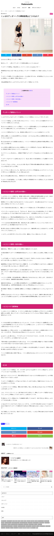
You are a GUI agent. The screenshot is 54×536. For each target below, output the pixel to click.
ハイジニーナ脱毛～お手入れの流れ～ (15, 96)
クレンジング (4, 524)
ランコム (3, 527)
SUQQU (28, 520)
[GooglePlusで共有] (27, 55)
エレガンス (42, 522)
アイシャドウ (40, 520)
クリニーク (47, 522)
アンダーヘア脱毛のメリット (13, 93)
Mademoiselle (27, 4)
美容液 (24, 527)
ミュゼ (7, 423)
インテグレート (8, 522)
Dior (13, 520)
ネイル (18, 7)
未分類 (2, 507)
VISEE (36, 520)
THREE (32, 520)
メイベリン (42, 526)
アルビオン (47, 520)
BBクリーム (3, 520)
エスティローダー (23, 522)
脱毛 (29, 7)
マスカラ (34, 526)
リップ (12, 527)
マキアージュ (28, 526)
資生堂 (28, 527)
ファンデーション (21, 526)
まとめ (7, 104)
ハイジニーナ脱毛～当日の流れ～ (14, 99)
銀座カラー (33, 527)
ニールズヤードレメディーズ (6, 526)
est (16, 520)
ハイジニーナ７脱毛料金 (12, 101)
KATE (19, 520)
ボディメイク (4, 503)
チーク (35, 524)
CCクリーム (9, 520)
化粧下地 (20, 527)
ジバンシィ (20, 524)
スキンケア (24, 7)
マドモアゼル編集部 (15, 458)
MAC (22, 520)
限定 (37, 527)
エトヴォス (30, 522)
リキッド (7, 527)
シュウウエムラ (14, 524)
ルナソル (16, 527)
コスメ (14, 7)
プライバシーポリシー (36, 7)
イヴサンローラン (15, 522)
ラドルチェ (48, 526)
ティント (40, 524)
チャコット (31, 524)
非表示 (30, 90)
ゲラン (9, 524)
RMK (25, 520)
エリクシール (35, 522)
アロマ (2, 522)
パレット (15, 526)
